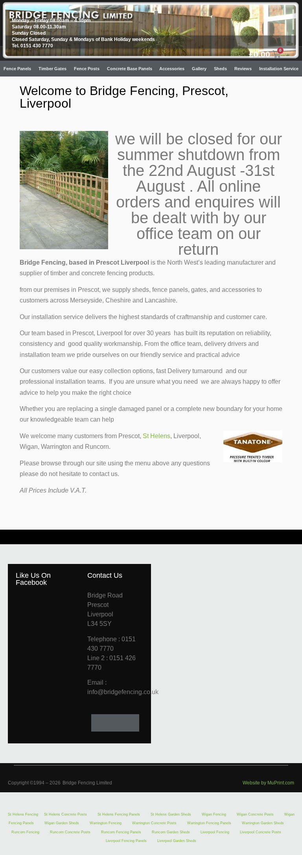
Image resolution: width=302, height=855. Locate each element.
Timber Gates (52, 68)
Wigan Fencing (214, 814)
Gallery (199, 68)
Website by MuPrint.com (268, 783)
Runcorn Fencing (25, 832)
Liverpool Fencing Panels (126, 841)
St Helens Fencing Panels (119, 814)
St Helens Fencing (23, 814)
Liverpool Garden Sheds (176, 841)
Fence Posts (86, 68)
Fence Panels (17, 68)
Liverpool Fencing (215, 832)
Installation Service (278, 68)
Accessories (171, 68)
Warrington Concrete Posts (154, 823)
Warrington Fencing (106, 823)
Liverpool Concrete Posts (260, 832)
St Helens (156, 436)
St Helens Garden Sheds (171, 814)
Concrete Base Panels (129, 68)
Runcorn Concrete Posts (70, 832)
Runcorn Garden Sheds (171, 832)
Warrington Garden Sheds (263, 823)
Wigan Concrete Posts (255, 814)
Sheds (220, 68)
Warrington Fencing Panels (209, 823)
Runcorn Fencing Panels (121, 832)
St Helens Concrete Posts (65, 814)
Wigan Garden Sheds (61, 823)
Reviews (243, 68)
